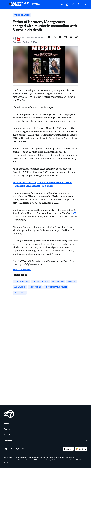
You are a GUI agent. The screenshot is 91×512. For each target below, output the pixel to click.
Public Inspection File (24, 460)
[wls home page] (9, 414)
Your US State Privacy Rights (55, 457)
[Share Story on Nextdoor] (66, 37)
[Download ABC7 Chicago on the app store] (68, 449)
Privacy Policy (8, 457)
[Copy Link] (76, 37)
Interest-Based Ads (10, 460)
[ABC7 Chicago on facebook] (6, 448)
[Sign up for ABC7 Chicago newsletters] (23, 448)
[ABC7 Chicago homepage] (18, 4)
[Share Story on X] (55, 37)
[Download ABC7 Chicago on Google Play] (81, 449)
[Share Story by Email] (71, 37)
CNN (73, 213)
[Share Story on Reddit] (60, 37)
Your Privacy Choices (20, 457)
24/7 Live (36, 4)
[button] (4, 4)
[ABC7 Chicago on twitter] (11, 448)
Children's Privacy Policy (37, 457)
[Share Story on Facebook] (49, 37)
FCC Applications (38, 460)
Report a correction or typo (22, 270)
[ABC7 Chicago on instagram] (17, 448)
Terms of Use (70, 457)
